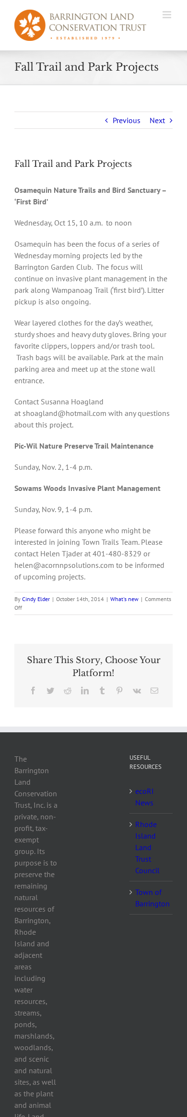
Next (157, 120)
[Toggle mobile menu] (168, 15)
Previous (126, 120)
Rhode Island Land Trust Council (147, 847)
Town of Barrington (151, 897)
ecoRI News (144, 796)
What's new (124, 598)
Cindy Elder (36, 598)
